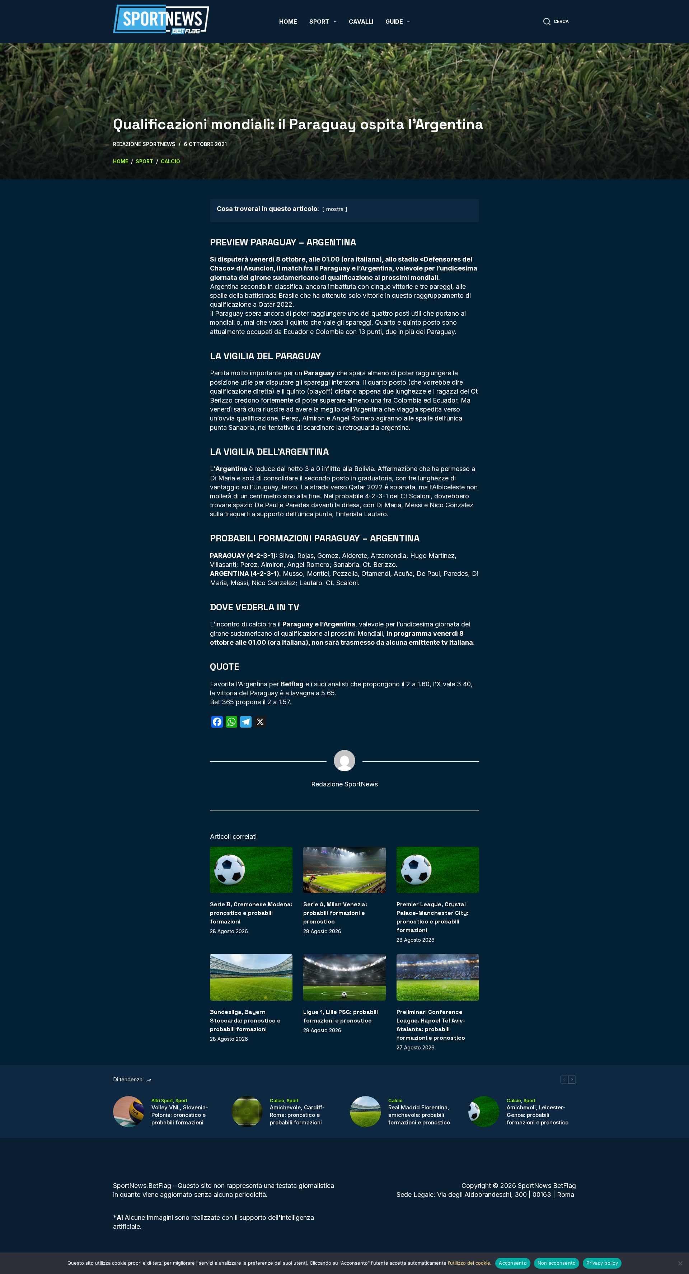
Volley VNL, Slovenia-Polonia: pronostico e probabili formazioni (179, 1115)
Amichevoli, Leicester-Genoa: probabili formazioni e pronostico (537, 1115)
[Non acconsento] (680, 1263)
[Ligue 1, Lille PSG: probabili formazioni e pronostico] (344, 977)
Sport (319, 21)
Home (288, 21)
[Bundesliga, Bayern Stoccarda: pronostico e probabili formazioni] (251, 977)
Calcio (277, 1100)
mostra (334, 209)
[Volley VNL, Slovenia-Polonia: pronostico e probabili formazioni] (128, 1111)
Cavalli (361, 21)
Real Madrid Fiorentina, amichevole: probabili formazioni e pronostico (419, 1115)
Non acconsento (557, 1263)
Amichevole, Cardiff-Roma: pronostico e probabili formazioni (297, 1115)
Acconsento (513, 1263)
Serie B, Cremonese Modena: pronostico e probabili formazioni (251, 913)
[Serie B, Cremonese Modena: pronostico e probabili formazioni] (251, 870)
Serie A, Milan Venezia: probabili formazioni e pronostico (335, 913)
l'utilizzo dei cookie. (470, 1263)
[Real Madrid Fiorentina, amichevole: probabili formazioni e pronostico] (365, 1111)
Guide (394, 21)
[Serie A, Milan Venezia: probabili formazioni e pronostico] (344, 870)
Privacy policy (602, 1263)
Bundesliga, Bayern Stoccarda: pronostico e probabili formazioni (245, 1020)
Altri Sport (162, 1100)
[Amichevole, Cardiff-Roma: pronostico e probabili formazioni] (247, 1111)
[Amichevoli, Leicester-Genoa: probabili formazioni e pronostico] (484, 1111)
